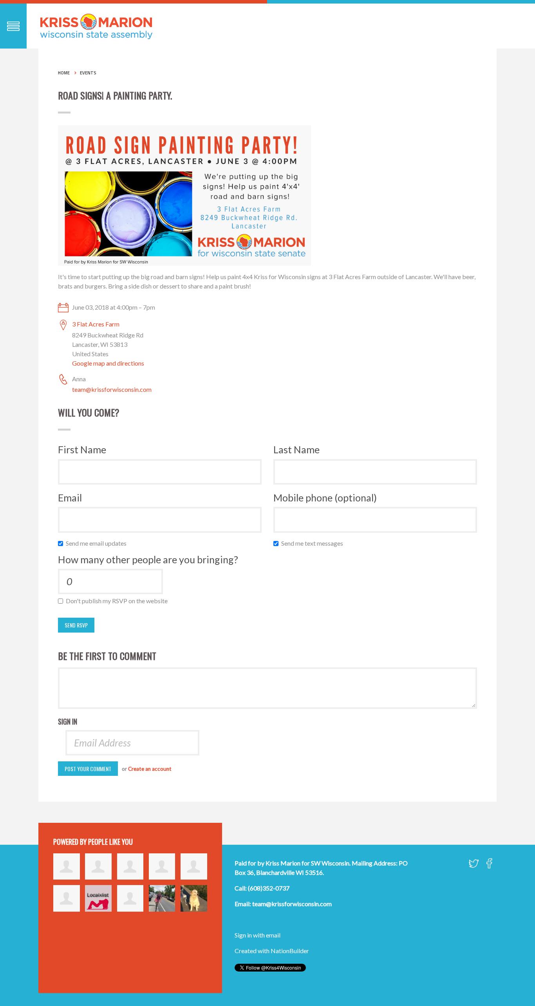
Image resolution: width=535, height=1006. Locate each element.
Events (88, 73)
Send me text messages (314, 543)
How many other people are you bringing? (148, 559)
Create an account (150, 769)
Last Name (296, 449)
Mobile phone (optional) (325, 497)
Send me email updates (98, 543)
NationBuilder (290, 950)
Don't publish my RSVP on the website (118, 600)
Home (64, 73)
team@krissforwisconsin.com (112, 389)
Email (70, 497)
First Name (82, 449)
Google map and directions (108, 363)
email (273, 935)
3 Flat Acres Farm (95, 324)
